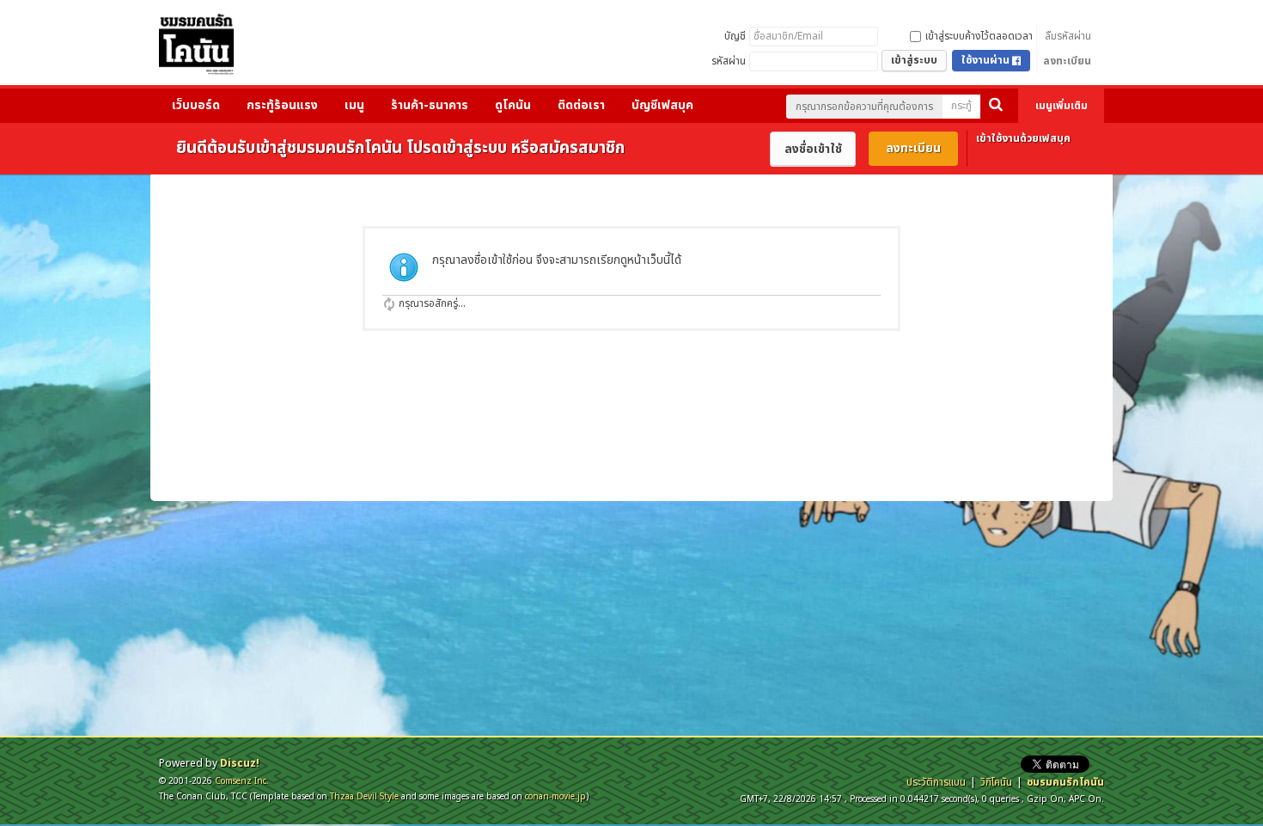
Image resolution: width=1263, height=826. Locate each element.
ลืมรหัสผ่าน (1068, 36)
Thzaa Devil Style (364, 796)
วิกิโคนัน (996, 782)
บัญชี (735, 36)
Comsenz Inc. (242, 780)
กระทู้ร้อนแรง (282, 105)
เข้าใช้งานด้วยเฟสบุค (1023, 138)
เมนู (354, 105)
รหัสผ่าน (728, 61)
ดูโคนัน (513, 105)
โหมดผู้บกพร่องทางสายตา (941, 12)
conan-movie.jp (555, 796)
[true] (995, 106)
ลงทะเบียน (1067, 61)
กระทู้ (961, 105)
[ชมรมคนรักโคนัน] (196, 48)
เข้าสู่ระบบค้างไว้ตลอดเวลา (979, 36)
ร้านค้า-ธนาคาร (429, 105)
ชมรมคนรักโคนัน (1065, 782)
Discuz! (239, 763)
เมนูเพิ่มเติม (1061, 105)
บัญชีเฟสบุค (662, 105)
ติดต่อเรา (581, 105)
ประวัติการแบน (936, 782)
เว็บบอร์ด (196, 105)
